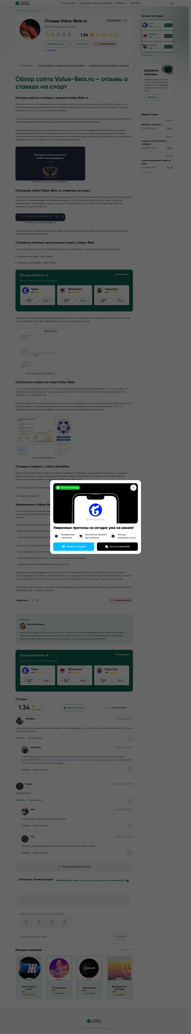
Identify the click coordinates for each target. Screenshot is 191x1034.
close (133, 488)
